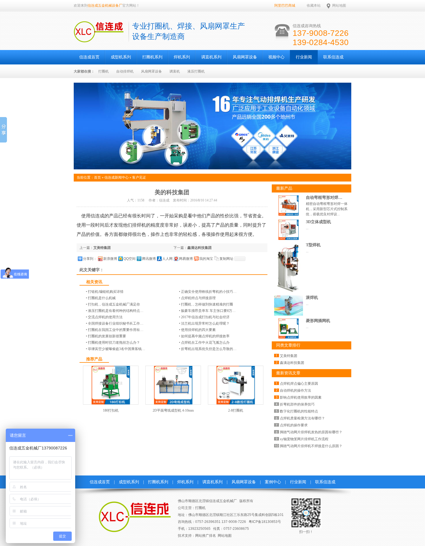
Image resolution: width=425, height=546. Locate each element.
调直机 (174, 71)
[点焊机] (212, 168)
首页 (97, 177)
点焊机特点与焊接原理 (198, 298)
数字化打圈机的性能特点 (299, 411)
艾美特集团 (102, 248)
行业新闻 (304, 57)
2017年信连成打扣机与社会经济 (205, 317)
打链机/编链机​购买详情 (105, 292)
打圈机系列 (152, 57)
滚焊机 (312, 297)
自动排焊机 (125, 71)
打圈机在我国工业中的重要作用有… (115, 330)
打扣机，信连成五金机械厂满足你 (114, 304)
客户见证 (139, 177)
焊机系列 (182, 57)
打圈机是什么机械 (102, 298)
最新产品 (284, 188)
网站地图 (339, 5)
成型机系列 (121, 57)
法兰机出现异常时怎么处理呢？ (205, 323)
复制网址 (226, 259)
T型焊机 (313, 245)
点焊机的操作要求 (294, 425)
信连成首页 (89, 57)
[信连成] (98, 39)
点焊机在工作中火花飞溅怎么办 (205, 342)
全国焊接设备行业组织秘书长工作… (115, 323)
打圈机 (103, 71)
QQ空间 (129, 259)
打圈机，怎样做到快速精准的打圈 (207, 304)
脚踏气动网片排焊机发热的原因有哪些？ (311, 432)
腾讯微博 (149, 259)
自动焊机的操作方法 (295, 390)
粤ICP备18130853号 (265, 522)
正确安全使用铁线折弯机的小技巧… (208, 292)
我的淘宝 (206, 259)
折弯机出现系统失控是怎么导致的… (208, 349)
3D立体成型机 (318, 222)
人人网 (167, 259)
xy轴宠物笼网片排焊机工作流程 (304, 439)
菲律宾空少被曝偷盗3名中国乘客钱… (116, 349)
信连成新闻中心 (116, 177)
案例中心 (273, 482)
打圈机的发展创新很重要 (107, 336)
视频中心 (276, 57)
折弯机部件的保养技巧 (297, 404)
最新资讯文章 (288, 373)
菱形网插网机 (318, 321)
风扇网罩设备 (245, 57)
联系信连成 (333, 57)
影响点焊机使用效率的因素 (300, 397)
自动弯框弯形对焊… (324, 197)
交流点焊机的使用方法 (105, 317)
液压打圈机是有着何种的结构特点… (115, 311)
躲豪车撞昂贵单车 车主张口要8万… (208, 311)
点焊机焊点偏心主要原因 (299, 384)
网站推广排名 (205, 536)
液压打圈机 (196, 71)
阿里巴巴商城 (284, 5)
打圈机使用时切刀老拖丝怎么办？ (114, 342)
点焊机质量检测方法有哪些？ (302, 418)
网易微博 (186, 259)
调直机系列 (211, 57)
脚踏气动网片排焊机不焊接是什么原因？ (311, 446)
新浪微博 (110, 259)
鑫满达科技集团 (199, 248)
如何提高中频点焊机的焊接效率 (205, 336)
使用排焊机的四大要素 (198, 330)
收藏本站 (314, 5)
